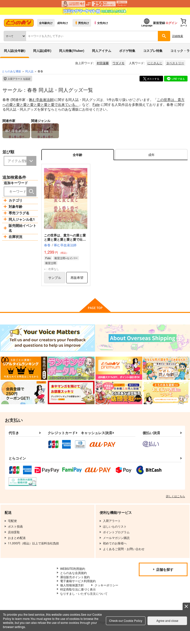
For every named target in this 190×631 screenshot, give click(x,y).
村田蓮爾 (103, 63)
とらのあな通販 (11, 71)
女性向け (102, 23)
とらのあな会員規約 (73, 573)
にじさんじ (154, 63)
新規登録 (159, 22)
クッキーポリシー (106, 585)
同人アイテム (101, 50)
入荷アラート (19, 78)
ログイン (171, 22)
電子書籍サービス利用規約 (78, 581)
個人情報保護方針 (72, 585)
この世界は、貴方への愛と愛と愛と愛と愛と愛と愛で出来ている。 (65, 239)
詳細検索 (177, 36)
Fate (96, 104)
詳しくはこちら (175, 496)
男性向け (83, 23)
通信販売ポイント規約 (75, 577)
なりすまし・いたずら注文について (84, 593)
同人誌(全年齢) (14, 50)
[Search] (31, 191)
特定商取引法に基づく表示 (78, 589)
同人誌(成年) (42, 50)
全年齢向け (46, 23)
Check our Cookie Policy (125, 620)
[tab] (151, 154)
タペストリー (175, 63)
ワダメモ (118, 63)
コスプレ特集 (153, 50)
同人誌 (29, 71)
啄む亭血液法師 (41, 99)
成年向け (62, 23)
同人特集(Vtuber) (71, 50)
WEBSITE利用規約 (72, 568)
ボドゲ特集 (127, 50)
